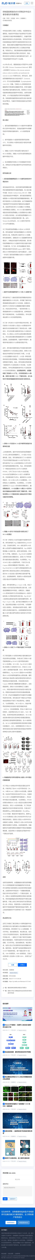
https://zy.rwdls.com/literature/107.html (20, 981)
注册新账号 (12, 1199)
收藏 (12, 965)
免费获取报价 (11, 1222)
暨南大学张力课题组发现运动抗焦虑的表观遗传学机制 (17, 992)
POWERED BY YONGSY (19, 1257)
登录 (26, 3)
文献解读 (22, 18)
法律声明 (17, 1253)
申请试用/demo (23, 1222)
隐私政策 (10, 1253)
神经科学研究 (8, 20)
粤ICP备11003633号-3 (6, 1257)
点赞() (22, 965)
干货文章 (13, 1030)
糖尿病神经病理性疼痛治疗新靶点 (15, 987)
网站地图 (3, 1253)
